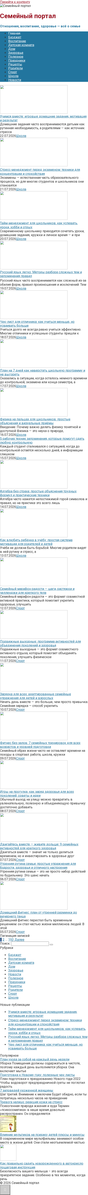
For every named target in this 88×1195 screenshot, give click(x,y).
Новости (14, 80)
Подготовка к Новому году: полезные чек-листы (37, 1075)
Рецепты (15, 64)
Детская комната (21, 45)
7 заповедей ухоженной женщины (26, 1090)
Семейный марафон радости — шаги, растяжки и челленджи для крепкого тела (37, 591)
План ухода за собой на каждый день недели (34, 1059)
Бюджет (14, 37)
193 (11, 940)
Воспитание (17, 41)
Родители (15, 68)
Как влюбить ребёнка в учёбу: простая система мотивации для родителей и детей (36, 542)
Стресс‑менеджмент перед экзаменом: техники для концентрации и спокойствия (40, 172)
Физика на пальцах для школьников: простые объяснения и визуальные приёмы (35, 421)
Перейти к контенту (15, 2)
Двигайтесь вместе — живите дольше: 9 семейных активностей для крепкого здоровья (39, 846)
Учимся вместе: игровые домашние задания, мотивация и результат (42, 1014)
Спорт (12, 72)
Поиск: (5, 943)
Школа (13, 76)
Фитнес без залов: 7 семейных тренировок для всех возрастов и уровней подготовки (40, 745)
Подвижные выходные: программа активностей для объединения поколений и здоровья (40, 643)
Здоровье (15, 53)
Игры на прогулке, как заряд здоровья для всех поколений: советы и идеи (37, 793)
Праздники (16, 60)
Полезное (15, 57)
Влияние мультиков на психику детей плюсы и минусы (42, 1135)
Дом (11, 49)
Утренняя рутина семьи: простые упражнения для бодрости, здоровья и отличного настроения (38, 866)
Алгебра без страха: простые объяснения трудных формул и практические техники (38, 493)
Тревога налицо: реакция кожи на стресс (31, 1102)
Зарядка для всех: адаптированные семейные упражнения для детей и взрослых (35, 696)
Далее (19, 940)
